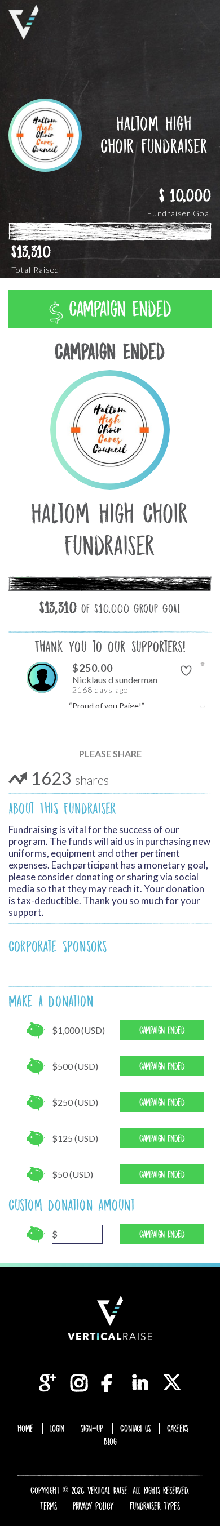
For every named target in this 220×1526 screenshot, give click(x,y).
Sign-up (92, 1428)
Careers (177, 1428)
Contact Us (135, 1428)
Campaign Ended (117, 309)
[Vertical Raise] (23, 22)
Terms (48, 1506)
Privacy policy (93, 1506)
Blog (110, 1441)
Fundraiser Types (155, 1506)
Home (25, 1428)
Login (57, 1428)
